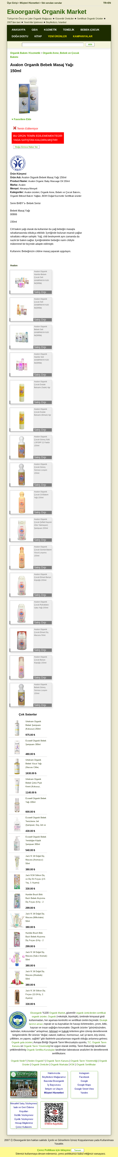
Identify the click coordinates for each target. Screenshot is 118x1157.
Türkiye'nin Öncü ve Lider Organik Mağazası (29, 18)
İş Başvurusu (54, 1084)
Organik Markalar (59, 1064)
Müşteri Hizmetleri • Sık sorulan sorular (41, 3)
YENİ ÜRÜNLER (57, 36)
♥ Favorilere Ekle (21, 119)
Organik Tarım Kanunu (57, 1060)
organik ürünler (39, 1016)
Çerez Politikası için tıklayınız (54, 1150)
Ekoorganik (36, 1012)
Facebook (84, 1077)
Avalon (22, 185)
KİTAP (38, 36)
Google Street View (84, 1088)
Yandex (84, 1092)
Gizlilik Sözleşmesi (23, 1115)
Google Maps (84, 1084)
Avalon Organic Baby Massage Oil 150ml (49, 181)
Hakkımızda (54, 1073)
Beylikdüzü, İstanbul (56, 22)
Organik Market (57, 1012)
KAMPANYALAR (82, 36)
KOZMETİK (50, 29)
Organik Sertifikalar (86, 1064)
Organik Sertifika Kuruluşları (41, 1049)
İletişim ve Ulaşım (54, 1088)
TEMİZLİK (68, 29)
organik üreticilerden (86, 1012)
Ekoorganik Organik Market (46, 11)
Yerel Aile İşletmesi (33, 22)
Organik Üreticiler (40, 1064)
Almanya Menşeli (28, 188)
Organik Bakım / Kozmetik (25, 53)
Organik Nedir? (18, 1060)
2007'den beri (13, 22)
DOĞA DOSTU (20, 36)
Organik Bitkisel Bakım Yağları (25, 196)
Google (84, 1081)
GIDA (35, 29)
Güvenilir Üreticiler (64, 18)
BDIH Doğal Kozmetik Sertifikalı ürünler (61, 196)
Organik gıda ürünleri (22, 1042)
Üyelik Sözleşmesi (23, 1119)
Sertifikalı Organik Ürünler (90, 18)
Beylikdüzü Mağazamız (54, 1077)
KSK (72, 1064)
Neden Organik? (36, 1060)
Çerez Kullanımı (24, 1127)
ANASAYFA (19, 29)
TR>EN (107, 3)
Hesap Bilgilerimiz (24, 1123)
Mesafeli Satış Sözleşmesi (23, 1103)
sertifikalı (101, 1012)
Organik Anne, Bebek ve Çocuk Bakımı (60, 192)
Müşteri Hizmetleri (54, 1092)
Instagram (84, 1073)
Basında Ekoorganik (54, 1081)
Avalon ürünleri (31, 192)
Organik (52, 1016)
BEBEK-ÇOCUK (90, 29)
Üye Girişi (12, 3)
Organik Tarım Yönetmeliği (37, 1046)
